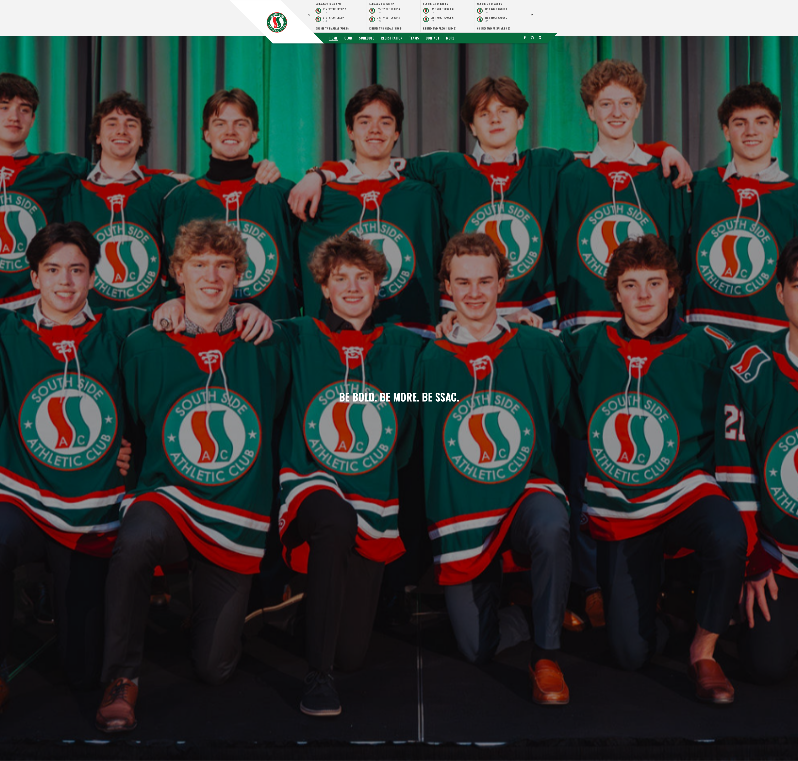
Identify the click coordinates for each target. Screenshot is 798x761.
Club (348, 38)
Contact (433, 38)
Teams (414, 38)
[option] (340, 16)
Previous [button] (309, 16)
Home (333, 38)
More (450, 38)
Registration (392, 38)
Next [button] (532, 16)
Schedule (366, 38)
